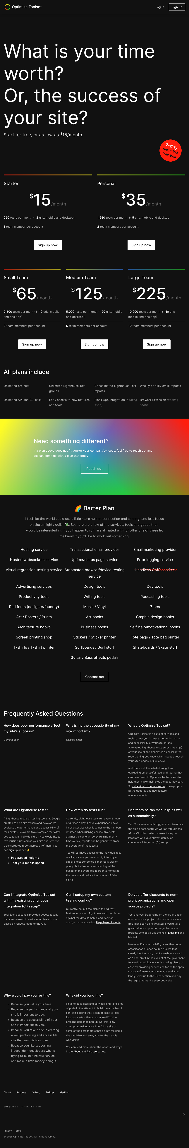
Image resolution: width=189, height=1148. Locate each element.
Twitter (50, 1092)
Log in (159, 7)
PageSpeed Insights (25, 857)
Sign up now (48, 245)
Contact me (94, 677)
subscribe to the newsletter (148, 786)
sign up (13, 850)
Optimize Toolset (27, 7)
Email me (173, 932)
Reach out (94, 469)
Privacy (8, 1130)
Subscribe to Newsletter (22, 1106)
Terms (17, 1130)
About (77, 1051)
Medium (64, 1092)
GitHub (36, 1092)
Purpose (92, 1051)
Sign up (177, 7)
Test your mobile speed (27, 863)
